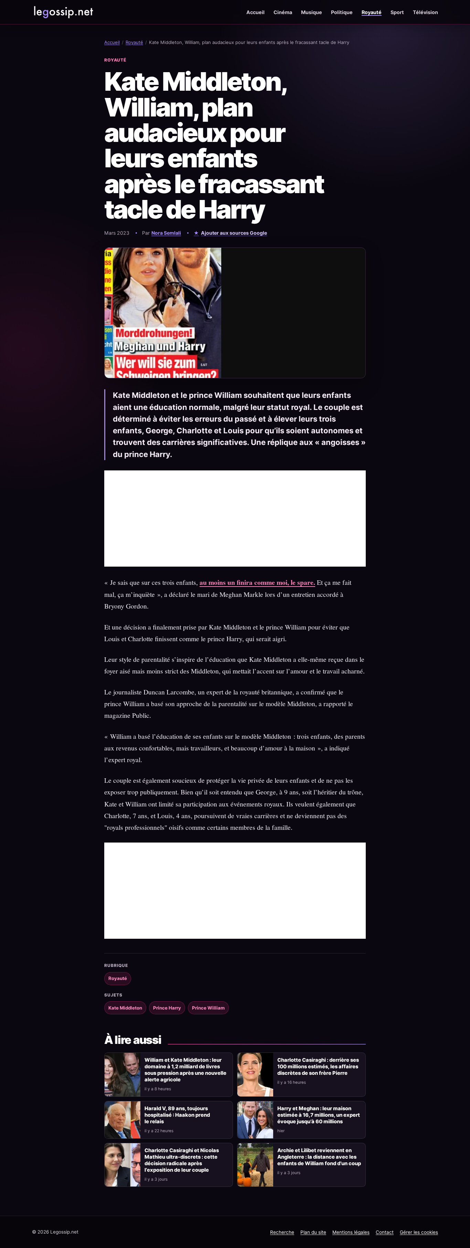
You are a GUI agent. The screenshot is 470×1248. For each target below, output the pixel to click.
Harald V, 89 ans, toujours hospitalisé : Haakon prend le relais (177, 1115)
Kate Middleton (125, 1008)
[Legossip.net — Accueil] (63, 12)
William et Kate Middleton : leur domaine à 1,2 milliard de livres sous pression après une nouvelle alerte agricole (185, 1070)
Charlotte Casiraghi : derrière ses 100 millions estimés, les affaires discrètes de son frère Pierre (318, 1066)
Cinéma (283, 12)
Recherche (282, 1232)
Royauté (372, 12)
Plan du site (313, 1232)
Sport (397, 12)
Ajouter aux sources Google (234, 233)
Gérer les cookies (419, 1232)
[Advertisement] (235, 518)
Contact (385, 1232)
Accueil (255, 12)
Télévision (425, 12)
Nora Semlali (166, 233)
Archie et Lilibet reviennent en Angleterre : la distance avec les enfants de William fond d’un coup (319, 1157)
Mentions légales (351, 1232)
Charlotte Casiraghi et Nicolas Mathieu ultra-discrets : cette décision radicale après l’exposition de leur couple (182, 1160)
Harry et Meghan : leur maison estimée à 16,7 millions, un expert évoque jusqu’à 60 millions (318, 1115)
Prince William (208, 1008)
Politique (342, 12)
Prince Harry (167, 1008)
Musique (311, 12)
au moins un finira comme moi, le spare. (257, 582)
